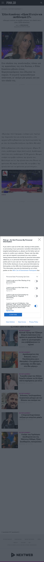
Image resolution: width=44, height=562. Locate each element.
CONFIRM (13, 314)
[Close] (40, 240)
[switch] (36, 281)
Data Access (22, 322)
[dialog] (22, 281)
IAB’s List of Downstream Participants (24, 270)
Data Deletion (10, 322)
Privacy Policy (33, 322)
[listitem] (22, 277)
